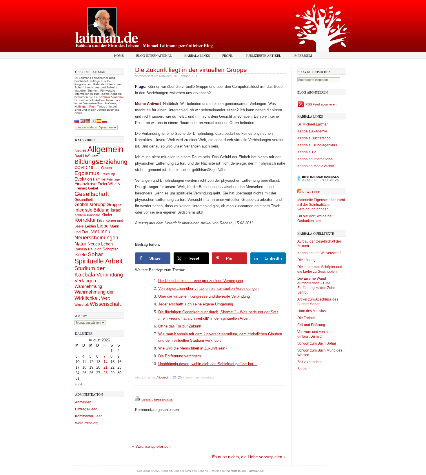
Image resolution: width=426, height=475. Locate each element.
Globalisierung (89, 204)
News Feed (311, 192)
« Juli (78, 383)
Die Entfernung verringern (179, 356)
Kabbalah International (315, 159)
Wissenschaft (105, 304)
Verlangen (85, 280)
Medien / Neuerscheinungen (96, 235)
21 (105, 367)
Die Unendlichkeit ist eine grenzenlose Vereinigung (200, 281)
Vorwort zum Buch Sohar (316, 343)
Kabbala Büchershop (314, 138)
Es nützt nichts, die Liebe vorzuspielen (247, 456)
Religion (94, 249)
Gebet (93, 188)
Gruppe (114, 204)
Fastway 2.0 (255, 470)
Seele (80, 254)
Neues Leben (100, 243)
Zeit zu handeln (309, 362)
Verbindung (110, 275)
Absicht (80, 151)
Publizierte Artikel (263, 55)
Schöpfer (110, 249)
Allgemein (105, 149)
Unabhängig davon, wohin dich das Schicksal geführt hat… (207, 364)
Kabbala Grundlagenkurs (317, 145)
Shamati (303, 369)
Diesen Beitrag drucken (157, 399)
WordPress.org (87, 423)
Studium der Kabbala (89, 271)
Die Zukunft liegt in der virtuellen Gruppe (191, 69)
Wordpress (233, 470)
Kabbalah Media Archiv (315, 166)
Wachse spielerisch (153, 446)
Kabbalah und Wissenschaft (319, 253)
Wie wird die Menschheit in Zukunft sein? (192, 348)
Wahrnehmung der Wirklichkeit (94, 295)
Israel (116, 210)
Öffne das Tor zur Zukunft (179, 326)
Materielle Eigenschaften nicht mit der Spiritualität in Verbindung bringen (321, 204)
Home (119, 55)
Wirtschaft (81, 304)
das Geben (103, 168)
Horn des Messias (311, 311)
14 (105, 362)
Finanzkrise (85, 183)
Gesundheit (83, 200)
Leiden (90, 226)
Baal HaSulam (86, 156)
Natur (80, 244)
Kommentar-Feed (89, 416)
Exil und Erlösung (311, 325)
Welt (105, 298)
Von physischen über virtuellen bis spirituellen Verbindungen (208, 288)
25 (84, 373)
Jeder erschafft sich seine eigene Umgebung (195, 304)
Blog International (154, 55)
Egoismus (86, 173)
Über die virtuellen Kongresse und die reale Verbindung (204, 296)
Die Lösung (306, 260)
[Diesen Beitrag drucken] (138, 399)
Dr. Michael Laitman (313, 124)
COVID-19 (83, 167)
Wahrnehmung (88, 286)
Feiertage (113, 179)
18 (84, 367)
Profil (227, 55)
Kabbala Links (197, 55)
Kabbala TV (306, 152)
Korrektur (85, 220)
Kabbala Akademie (111, 97)
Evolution (83, 178)
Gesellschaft (91, 193)
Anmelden (83, 402)
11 (84, 362)
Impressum (303, 55)
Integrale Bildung (92, 210)
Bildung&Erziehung (101, 161)
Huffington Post (84, 106)
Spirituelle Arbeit (98, 261)
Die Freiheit (306, 318)
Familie (99, 179)
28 (105, 373)
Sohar (95, 254)
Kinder (106, 215)
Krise (100, 220)
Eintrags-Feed (86, 409)
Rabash (80, 249)
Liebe (103, 225)
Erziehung (108, 174)
